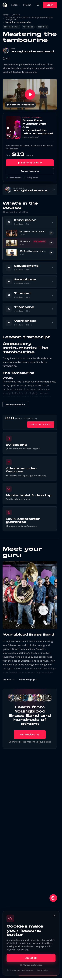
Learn (14, 4)
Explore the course (30, 171)
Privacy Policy (42, 970)
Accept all (31, 957)
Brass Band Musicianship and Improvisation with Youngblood (29, 18)
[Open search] (38, 5)
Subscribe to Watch (31, 162)
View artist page (27, 679)
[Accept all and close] (54, 915)
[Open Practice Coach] (53, 898)
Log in (50, 4)
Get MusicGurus (29, 734)
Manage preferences (32, 965)
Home (5, 15)
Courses (16, 15)
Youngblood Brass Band (32, 51)
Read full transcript (15, 404)
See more (7, 679)
